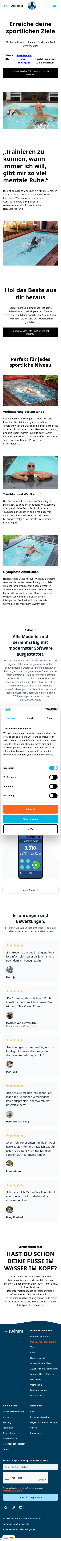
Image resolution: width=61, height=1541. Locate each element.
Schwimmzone (10, 1438)
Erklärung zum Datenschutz (16, 1524)
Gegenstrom (9, 1433)
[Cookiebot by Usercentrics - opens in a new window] (45, 710)
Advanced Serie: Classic (41, 1363)
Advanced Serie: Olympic (42, 1374)
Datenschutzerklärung (12, 1491)
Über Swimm (36, 1385)
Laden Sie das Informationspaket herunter (30, 73)
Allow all (30, 809)
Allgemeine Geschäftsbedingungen (19, 1529)
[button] (54, 5)
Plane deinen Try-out (40, 1336)
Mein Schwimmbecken (13, 1411)
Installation (8, 1428)
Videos (33, 1428)
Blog (32, 1411)
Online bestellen (37, 1395)
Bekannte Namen (38, 1390)
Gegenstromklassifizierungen (44, 1422)
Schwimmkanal (37, 1358)
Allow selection (30, 819)
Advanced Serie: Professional (44, 1369)
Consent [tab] (11, 718)
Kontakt (6, 1449)
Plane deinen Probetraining (43, 1342)
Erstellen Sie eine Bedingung (24, 59)
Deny (30, 828)
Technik (34, 1347)
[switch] (53, 777)
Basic (32, 1352)
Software (7, 1417)
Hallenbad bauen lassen (14, 1444)
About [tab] (50, 718)
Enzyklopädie (36, 1433)
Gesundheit (35, 1379)
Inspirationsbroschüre (40, 1417)
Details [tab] (30, 718)
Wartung (7, 1422)
